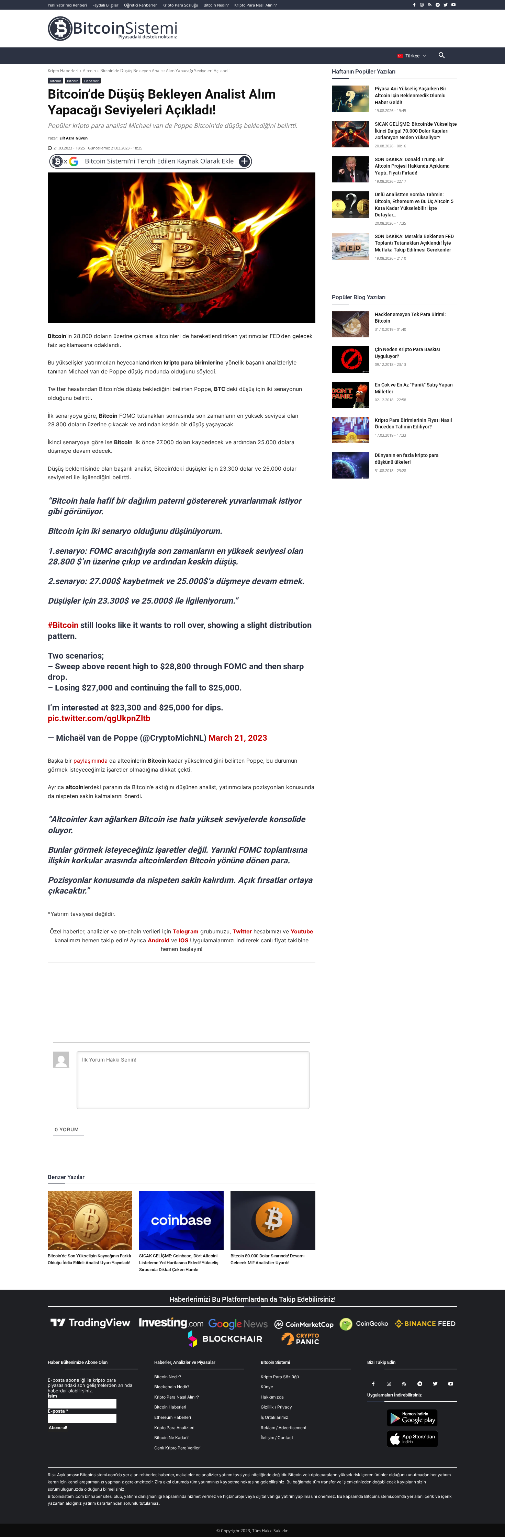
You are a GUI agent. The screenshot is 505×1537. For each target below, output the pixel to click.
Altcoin (89, 71)
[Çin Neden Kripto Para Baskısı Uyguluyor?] (351, 359)
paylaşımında (91, 760)
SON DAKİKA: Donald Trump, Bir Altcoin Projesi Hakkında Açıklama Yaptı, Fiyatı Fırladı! (412, 166)
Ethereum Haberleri (172, 1417)
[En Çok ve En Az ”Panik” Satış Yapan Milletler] (351, 395)
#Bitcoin (63, 625)
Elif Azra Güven (73, 138)
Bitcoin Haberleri (170, 1407)
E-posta (58, 1411)
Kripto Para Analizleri (174, 1427)
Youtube (302, 931)
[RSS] (430, 5)
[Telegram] (438, 5)
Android (158, 940)
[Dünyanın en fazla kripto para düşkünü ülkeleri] (351, 465)
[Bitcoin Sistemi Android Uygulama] (412, 1425)
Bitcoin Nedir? (167, 1376)
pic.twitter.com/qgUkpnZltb (99, 718)
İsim (52, 1396)
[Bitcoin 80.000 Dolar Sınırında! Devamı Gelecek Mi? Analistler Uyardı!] (273, 1220)
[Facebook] (414, 5)
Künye (267, 1386)
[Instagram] (422, 5)
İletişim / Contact (277, 1437)
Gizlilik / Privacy (276, 1407)
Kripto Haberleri (63, 71)
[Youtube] (453, 5)
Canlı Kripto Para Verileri (177, 1447)
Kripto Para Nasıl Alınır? (176, 1397)
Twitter (242, 931)
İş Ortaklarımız (274, 1417)
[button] (442, 55)
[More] (221, 981)
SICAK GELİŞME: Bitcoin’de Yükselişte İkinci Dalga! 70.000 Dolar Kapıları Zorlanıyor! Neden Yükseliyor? (416, 130)
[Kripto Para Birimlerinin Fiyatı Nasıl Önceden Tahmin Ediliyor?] (351, 430)
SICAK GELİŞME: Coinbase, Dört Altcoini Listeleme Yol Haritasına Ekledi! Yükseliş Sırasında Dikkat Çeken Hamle (178, 1262)
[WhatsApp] (173, 981)
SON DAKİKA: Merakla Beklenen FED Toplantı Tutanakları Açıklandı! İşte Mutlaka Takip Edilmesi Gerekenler (414, 243)
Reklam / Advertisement (283, 1427)
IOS (183, 940)
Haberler (91, 80)
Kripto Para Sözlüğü (280, 1376)
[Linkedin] (189, 981)
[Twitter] (445, 5)
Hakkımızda (272, 1397)
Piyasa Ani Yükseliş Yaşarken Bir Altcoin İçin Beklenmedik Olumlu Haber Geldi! (410, 95)
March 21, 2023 (238, 738)
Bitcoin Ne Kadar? (171, 1437)
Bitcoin (72, 80)
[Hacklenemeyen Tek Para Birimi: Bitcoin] (351, 324)
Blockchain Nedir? (171, 1386)
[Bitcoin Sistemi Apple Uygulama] (412, 1446)
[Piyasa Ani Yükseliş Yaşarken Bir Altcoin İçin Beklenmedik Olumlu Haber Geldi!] (351, 99)
